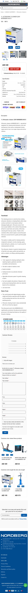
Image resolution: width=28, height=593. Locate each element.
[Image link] (14, 107)
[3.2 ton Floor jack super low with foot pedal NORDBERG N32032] (7, 448)
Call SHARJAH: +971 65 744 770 (9, 546)
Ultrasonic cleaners (21, 12)
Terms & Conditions (6, 566)
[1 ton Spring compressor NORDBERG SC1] (20, 480)
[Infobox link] (6, 1)
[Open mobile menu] (1, 4)
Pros (3, 397)
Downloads (3, 558)
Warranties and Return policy (8, 569)
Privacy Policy (4, 563)
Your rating (5, 378)
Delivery (3, 572)
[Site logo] (14, 4)
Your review (5, 380)
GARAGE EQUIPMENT (10, 12)
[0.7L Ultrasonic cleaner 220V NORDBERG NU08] (7, 480)
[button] (12, 442)
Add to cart (14, 69)
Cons (3, 403)
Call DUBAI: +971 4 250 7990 (8, 541)
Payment (3, 574)
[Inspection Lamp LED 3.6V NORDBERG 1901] (20, 448)
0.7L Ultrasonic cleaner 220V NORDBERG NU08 (6, 490)
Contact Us (3, 577)
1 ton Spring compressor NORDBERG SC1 (19, 490)
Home (2, 12)
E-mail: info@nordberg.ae (7, 548)
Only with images (8, 360)
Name (4, 409)
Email (4, 415)
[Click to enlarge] (3, 47)
